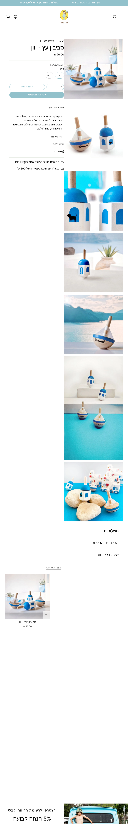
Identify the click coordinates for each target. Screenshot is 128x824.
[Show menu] (120, 16)
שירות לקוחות (107, 555)
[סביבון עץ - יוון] (27, 596)
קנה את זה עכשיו (36, 94)
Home (61, 41)
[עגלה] (8, 16)
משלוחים (111, 531)
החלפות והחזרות (105, 542)
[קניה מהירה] (46, 615)
